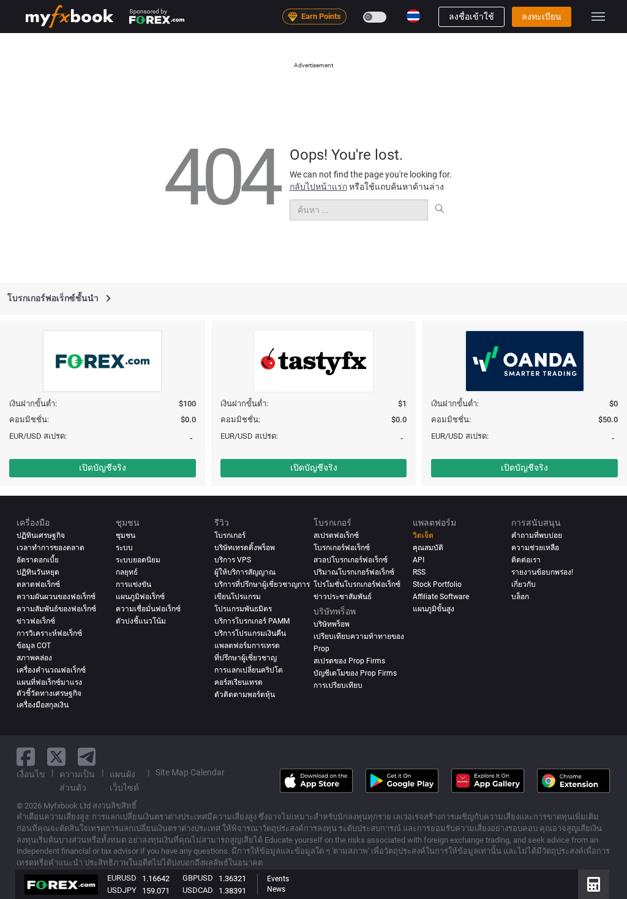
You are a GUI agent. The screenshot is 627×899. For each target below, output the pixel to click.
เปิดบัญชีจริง (102, 467)
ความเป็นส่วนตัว (77, 781)
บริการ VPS (232, 560)
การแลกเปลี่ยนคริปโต (248, 670)
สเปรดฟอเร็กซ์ (336, 535)
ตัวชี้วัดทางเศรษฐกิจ (49, 693)
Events (278, 879)
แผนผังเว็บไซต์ (124, 781)
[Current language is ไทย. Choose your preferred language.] (413, 16)
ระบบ (124, 547)
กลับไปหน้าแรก (318, 187)
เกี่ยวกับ (523, 584)
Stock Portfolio (437, 584)
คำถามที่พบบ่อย (536, 535)
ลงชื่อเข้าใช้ (471, 16)
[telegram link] (87, 756)
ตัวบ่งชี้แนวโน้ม (141, 621)
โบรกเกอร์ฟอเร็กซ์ (342, 547)
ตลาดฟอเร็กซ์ (38, 584)
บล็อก (520, 596)
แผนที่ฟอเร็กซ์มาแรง (49, 682)
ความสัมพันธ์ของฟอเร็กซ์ (56, 609)
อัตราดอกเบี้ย (38, 560)
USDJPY (122, 890)
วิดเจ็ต (423, 535)
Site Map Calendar (190, 772)
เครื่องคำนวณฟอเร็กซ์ (51, 670)
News (276, 889)
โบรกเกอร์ (230, 535)
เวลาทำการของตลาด (50, 547)
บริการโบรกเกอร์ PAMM (252, 621)
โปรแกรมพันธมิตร (243, 609)
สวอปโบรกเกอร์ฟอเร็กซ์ (351, 560)
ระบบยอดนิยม (138, 560)
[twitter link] (56, 756)
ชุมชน (125, 535)
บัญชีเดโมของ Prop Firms (355, 673)
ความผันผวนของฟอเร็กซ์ (56, 596)
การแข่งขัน (133, 584)
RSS (419, 572)
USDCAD (197, 890)
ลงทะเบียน (541, 16)
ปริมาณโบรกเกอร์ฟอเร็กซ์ (354, 572)
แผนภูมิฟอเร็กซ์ (140, 596)
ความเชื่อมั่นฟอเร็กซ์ (148, 609)
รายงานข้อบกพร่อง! (542, 572)
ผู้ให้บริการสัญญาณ (245, 572)
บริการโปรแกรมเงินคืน (250, 633)
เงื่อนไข (31, 774)
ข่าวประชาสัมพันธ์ (343, 596)
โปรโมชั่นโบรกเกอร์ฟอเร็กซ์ (357, 584)
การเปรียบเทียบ (338, 685)
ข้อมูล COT (34, 645)
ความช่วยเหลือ (535, 547)
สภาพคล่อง (34, 658)
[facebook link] (26, 756)
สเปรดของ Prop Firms (349, 661)
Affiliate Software (441, 596)
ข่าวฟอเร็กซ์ (36, 621)
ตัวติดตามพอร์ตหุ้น (244, 694)
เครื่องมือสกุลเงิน (43, 705)
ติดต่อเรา (526, 560)
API (418, 560)
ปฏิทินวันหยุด (38, 572)
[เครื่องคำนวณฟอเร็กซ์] (593, 884)
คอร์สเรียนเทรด (238, 682)
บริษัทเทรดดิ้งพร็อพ (244, 547)
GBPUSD (197, 877)
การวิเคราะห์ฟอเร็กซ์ (49, 633)
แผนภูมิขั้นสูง (433, 609)
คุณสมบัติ (428, 547)
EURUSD (122, 877)
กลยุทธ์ (127, 572)
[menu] (598, 16)
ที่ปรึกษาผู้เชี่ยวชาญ (245, 658)
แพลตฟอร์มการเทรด (247, 645)
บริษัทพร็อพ (332, 624)
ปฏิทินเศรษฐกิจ (41, 535)
